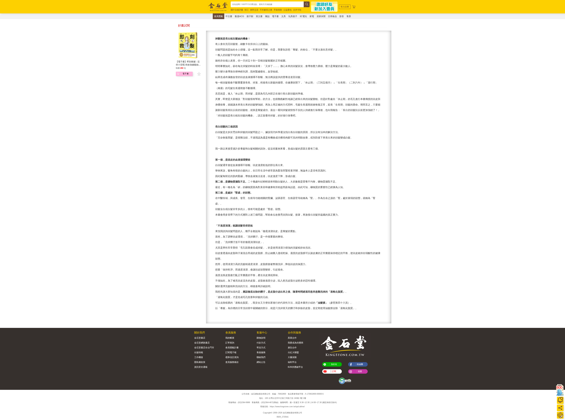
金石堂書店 (199, 338)
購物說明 (261, 338)
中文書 (229, 16)
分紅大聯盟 (293, 352)
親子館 (250, 16)
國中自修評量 (237, 10)
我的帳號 (229, 338)
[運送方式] (560, 415)
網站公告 (261, 362)
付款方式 (261, 342)
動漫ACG (239, 16)
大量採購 (292, 357)
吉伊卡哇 (297, 10)
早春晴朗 (278, 10)
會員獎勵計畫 (232, 347)
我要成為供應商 (295, 342)
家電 (312, 16)
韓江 (247, 10)
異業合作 (292, 338)
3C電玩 (303, 16)
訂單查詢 (229, 342)
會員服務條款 (232, 362)
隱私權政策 (199, 362)
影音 (341, 16)
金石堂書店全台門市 (204, 347)
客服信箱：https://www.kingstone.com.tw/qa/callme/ (282, 406)
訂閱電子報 (230, 352)
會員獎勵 (218, 16)
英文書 (259, 16)
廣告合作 (292, 347)
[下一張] (389, 177)
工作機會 (198, 357)
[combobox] (267, 4)
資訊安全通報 (200, 367)
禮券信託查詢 (232, 357)
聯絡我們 (261, 357)
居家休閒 (321, 16)
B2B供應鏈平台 (295, 367)
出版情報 (198, 352)
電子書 (275, 16)
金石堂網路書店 (202, 342)
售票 (349, 16)
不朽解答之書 (266, 10)
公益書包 (287, 10)
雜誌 (267, 16)
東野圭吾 (254, 10)
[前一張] (208, 177)
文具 (283, 16)
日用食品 (332, 16)
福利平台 (292, 362)
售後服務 (261, 352)
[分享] (560, 408)
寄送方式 (261, 347)
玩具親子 (292, 16)
